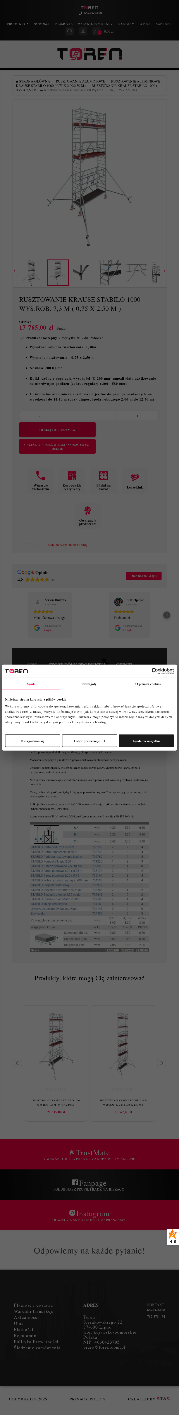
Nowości (41, 23)
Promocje (64, 23)
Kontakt (163, 23)
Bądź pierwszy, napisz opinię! (68, 544)
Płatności (23, 1329)
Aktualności (26, 1317)
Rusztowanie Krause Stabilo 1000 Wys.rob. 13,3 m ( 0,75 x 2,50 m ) (123, 1102)
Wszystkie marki (94, 23)
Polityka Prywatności (36, 1341)
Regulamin (25, 1335)
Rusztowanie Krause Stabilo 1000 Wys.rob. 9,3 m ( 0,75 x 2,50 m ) (56, 1102)
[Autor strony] (163, 1399)
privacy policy (88, 1399)
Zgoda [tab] (31, 683)
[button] (12, 614)
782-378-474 (156, 1316)
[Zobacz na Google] (37, 602)
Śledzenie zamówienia (37, 1348)
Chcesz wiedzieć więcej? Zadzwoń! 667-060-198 (57, 447)
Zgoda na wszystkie (146, 740)
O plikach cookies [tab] (148, 683)
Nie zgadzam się (32, 740)
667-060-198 (93, 13)
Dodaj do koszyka (57, 429)
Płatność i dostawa (33, 1305)
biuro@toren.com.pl (104, 1347)
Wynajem (125, 23)
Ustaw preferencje (87, 740)
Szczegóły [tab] (90, 683)
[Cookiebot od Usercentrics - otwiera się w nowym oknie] (155, 671)
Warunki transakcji (34, 1311)
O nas (145, 23)
